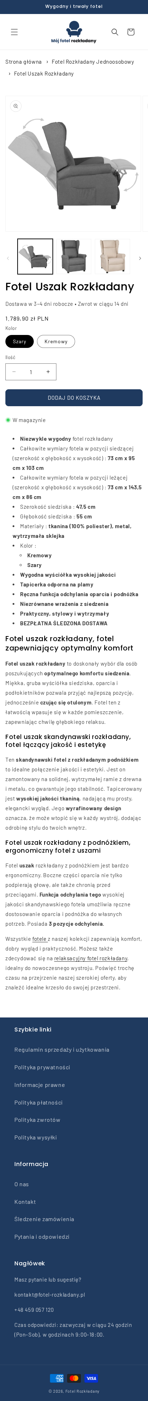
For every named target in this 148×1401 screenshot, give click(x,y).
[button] (14, 32)
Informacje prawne (39, 1084)
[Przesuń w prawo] (140, 258)
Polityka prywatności (42, 1067)
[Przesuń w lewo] (8, 258)
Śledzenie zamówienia (44, 1218)
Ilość (10, 357)
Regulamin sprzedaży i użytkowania (62, 1049)
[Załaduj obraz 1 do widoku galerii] (35, 256)
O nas (21, 1183)
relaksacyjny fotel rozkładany (90, 958)
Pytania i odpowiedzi (42, 1236)
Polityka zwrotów (37, 1119)
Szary (19, 341)
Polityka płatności (38, 1102)
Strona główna (23, 61)
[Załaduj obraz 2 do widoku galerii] (74, 256)
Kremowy (56, 341)
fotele (40, 938)
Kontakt (25, 1201)
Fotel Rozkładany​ (82, 1391)
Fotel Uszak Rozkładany (44, 73)
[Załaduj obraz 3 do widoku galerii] (112, 256)
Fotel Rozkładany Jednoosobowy (93, 61)
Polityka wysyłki (35, 1137)
